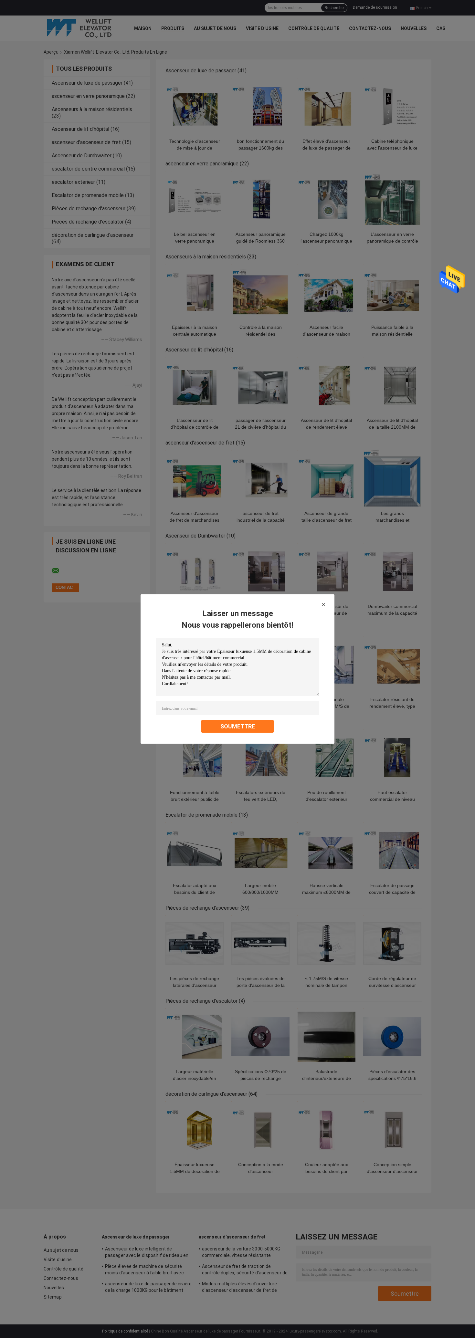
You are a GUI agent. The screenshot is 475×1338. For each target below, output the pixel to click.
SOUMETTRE (237, 726)
